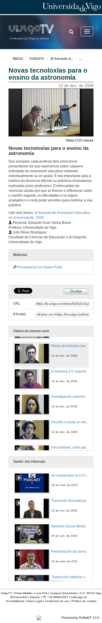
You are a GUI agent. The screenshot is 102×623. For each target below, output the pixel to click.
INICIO (18, 59)
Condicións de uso (57, 601)
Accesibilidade (15, 601)
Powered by (80, 617)
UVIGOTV (36, 59)
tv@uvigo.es (79, 597)
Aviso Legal (34, 601)
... (80, 59)
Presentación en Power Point (39, 267)
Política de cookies (84, 601)
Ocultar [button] (76, 291)
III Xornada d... (61, 59)
